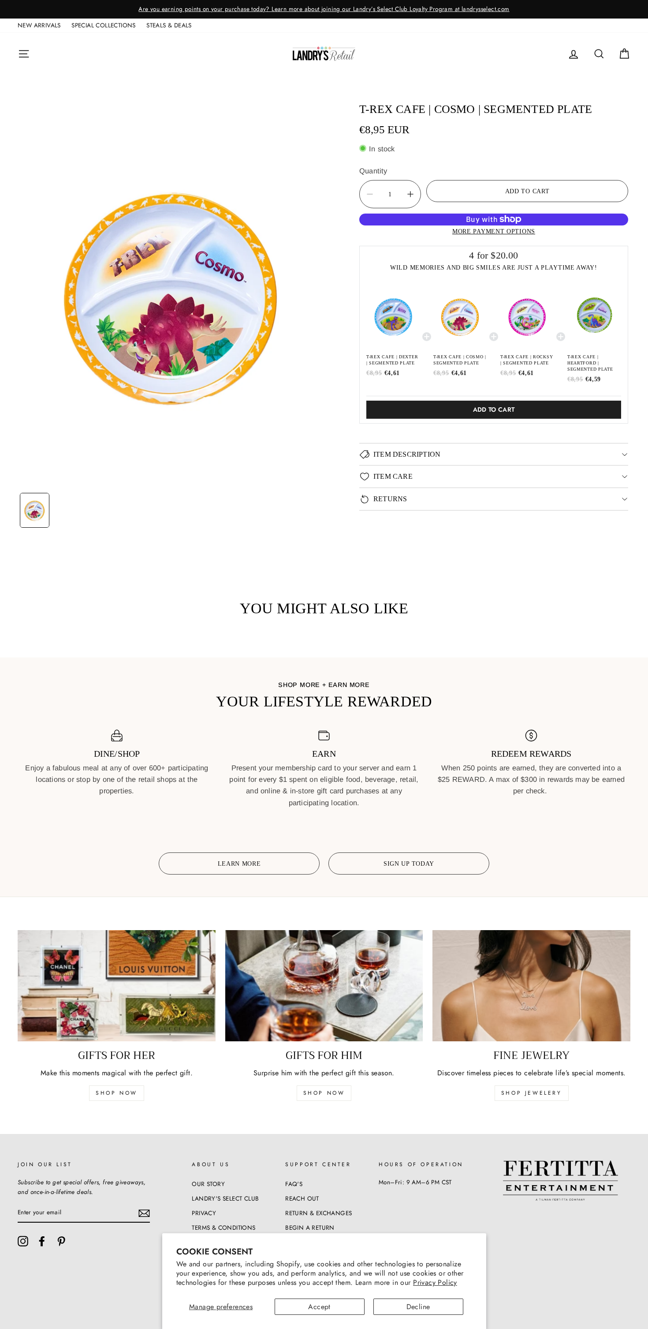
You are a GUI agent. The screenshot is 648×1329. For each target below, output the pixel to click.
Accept (319, 1307)
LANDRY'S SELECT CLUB (225, 1198)
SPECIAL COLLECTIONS (103, 25)
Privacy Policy (435, 1282)
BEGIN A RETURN (310, 1227)
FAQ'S (293, 1183)
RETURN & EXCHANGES (318, 1213)
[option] (324, 9)
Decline (418, 1307)
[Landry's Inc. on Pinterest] (61, 1241)
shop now (117, 1093)
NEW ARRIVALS (39, 25)
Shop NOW (324, 1093)
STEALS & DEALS (169, 25)
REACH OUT (302, 1198)
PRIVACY (204, 1213)
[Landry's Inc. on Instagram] (23, 1241)
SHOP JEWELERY (531, 1093)
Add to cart (494, 409)
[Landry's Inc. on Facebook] (42, 1241)
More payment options (493, 230)
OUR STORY (208, 1183)
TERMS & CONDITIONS (223, 1227)
